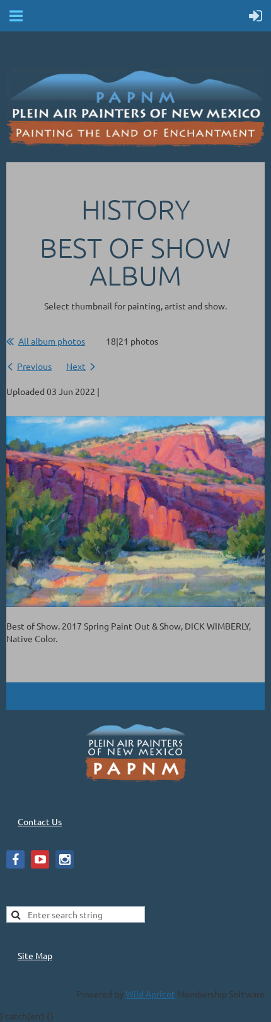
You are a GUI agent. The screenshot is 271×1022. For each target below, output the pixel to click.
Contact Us (40, 821)
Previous (34, 366)
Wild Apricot (150, 993)
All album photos (51, 341)
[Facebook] (15, 859)
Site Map (35, 955)
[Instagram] (64, 859)
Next (76, 366)
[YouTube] (40, 859)
